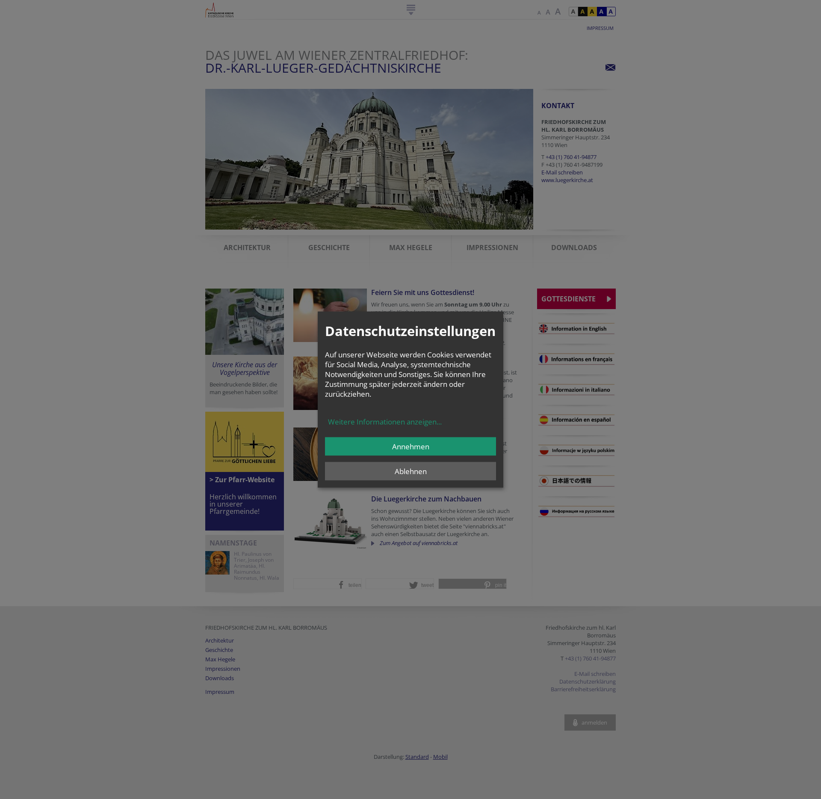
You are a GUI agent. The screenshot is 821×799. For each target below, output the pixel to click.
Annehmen (410, 446)
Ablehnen (411, 471)
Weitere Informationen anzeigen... (385, 422)
